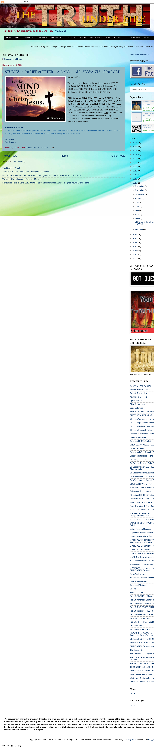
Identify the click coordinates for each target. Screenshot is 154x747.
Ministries (138, 393)
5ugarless (132, 740)
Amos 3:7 (134, 393)
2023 (135, 155)
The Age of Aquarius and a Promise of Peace (21, 179)
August (138, 198)
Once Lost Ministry (138, 585)
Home (64, 155)
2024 (135, 151)
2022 (135, 159)
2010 (135, 255)
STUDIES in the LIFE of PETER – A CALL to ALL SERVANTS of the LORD (63, 71)
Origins (133, 589)
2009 (135, 259)
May (137, 211)
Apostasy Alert (136, 400)
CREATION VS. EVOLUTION (100, 38)
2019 (135, 171)
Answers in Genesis (138, 397)
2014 (135, 239)
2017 (135, 179)
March (138, 219)
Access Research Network (141, 389)
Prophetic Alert (136, 626)
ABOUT (17, 38)
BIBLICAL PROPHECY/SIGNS (75, 38)
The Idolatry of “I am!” (11, 168)
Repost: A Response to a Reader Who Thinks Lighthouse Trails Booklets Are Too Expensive (41, 175)
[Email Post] (52, 147)
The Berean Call (137, 650)
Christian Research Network (142, 430)
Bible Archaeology (138, 404)
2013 (135, 243)
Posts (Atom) (19, 161)
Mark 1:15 (60, 30)
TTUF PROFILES (134, 38)
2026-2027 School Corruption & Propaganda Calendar (25, 172)
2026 (135, 143)
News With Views (137, 574)
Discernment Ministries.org (141, 456)
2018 (135, 175)
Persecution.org (136, 593)
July (137, 202)
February (139, 229)
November (139, 190)
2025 (135, 147)
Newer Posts (9, 155)
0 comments (43, 147)
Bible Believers (136, 408)
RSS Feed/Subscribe (139, 55)
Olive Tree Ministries (138, 581)
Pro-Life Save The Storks (140, 618)
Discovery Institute (138, 460)
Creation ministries (138, 437)
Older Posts (118, 155)
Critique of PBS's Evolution (141, 441)
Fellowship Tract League (140, 491)
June (137, 206)
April (137, 214)
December (139, 186)
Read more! (10, 139)
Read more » (10, 142)
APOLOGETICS (29, 38)
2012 (135, 247)
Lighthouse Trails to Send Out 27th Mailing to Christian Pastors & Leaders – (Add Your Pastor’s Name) (46, 183)
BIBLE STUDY (56, 38)
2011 (135, 251)
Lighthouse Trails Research (141, 533)
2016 (135, 183)
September (140, 194)
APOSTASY (43, 38)
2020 (135, 167)
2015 (135, 235)
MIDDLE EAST (119, 38)
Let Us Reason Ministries (140, 529)
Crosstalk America (137, 448)
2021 (135, 163)
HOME (8, 38)
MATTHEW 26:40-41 (14, 127)
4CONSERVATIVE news (140, 386)
